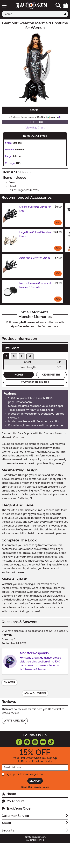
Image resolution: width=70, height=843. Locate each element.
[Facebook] (19, 742)
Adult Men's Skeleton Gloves (34, 257)
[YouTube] (43, 742)
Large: (8, 156)
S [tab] (6, 356)
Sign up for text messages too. (24, 774)
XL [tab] (30, 356)
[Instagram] (35, 742)
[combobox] (32, 14)
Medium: (9, 149)
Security (8, 830)
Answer (9, 682)
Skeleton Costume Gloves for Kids (35, 209)
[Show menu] (4, 5)
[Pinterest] (27, 742)
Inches (18, 374)
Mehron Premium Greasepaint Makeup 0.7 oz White (35, 285)
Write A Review (15, 720)
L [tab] (22, 356)
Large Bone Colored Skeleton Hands (35, 234)
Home (11, 794)
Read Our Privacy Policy (35, 787)
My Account (15, 801)
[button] (66, 5)
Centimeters (51, 374)
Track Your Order (19, 808)
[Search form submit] (65, 14)
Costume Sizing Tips (35, 382)
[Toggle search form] (58, 5)
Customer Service (15, 816)
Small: (8, 142)
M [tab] (14, 356)
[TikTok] (51, 742)
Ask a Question (35, 693)
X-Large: (10, 163)
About (6, 823)
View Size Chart (35, 127)
